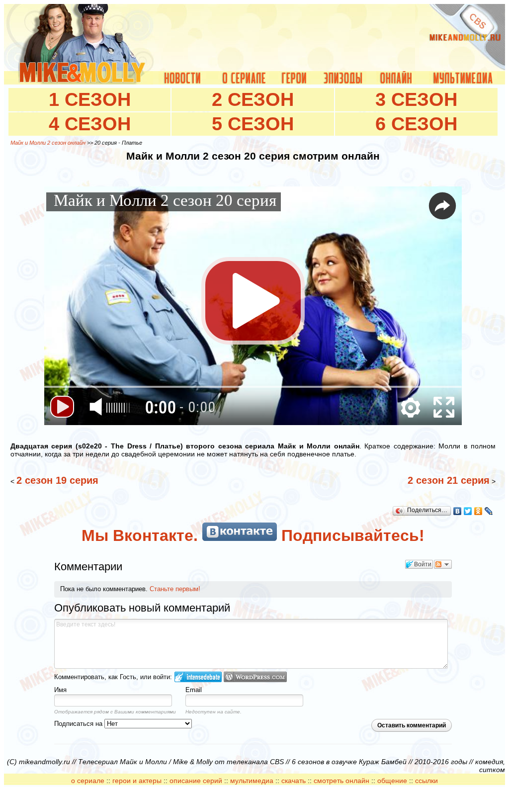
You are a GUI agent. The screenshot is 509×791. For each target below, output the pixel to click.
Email (193, 690)
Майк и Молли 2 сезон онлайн (47, 143)
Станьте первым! (175, 589)
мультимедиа (251, 781)
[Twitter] (468, 511)
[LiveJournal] (489, 511)
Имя (60, 690)
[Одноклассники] (478, 511)
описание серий (196, 781)
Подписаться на (79, 723)
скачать (294, 781)
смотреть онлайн (341, 781)
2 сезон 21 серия (449, 480)
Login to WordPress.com (255, 677)
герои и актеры (137, 781)
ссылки (426, 781)
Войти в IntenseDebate (198, 677)
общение (392, 781)
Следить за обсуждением (443, 564)
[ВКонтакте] (457, 511)
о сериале (87, 781)
